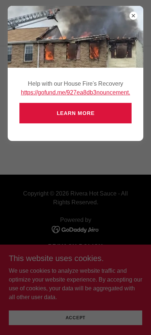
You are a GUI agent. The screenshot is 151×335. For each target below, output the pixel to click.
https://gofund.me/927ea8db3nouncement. (75, 92)
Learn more (76, 113)
